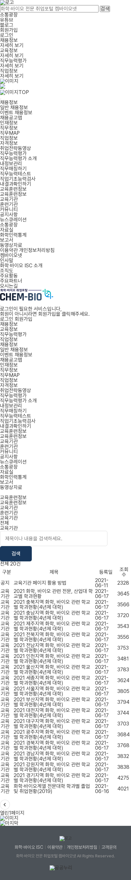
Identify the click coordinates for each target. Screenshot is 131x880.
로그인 (6, 35)
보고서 (6, 240)
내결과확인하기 (15, 184)
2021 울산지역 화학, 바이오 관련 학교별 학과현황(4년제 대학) (52, 669)
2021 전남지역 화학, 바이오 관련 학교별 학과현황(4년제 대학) (52, 647)
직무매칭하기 (13, 169)
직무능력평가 (13, 153)
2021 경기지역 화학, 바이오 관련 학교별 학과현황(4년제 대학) (52, 777)
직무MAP (10, 133)
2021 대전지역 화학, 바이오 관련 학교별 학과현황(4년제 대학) (52, 712)
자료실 (6, 230)
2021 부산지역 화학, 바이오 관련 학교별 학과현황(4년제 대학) (52, 702)
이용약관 (9, 250)
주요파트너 (11, 281)
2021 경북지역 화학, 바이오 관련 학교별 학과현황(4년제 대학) (52, 745)
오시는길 (9, 286)
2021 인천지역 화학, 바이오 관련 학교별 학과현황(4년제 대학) (52, 658)
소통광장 (9, 15)
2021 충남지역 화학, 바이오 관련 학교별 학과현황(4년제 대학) (52, 615)
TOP (23, 92)
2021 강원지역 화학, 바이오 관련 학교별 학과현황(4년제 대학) (52, 767)
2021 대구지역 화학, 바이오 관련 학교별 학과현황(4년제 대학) (52, 723)
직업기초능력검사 (18, 179)
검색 (104, 9)
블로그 (6, 25)
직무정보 (9, 128)
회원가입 (9, 30)
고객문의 (109, 847)
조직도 (6, 271)
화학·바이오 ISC (29, 847)
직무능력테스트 (15, 174)
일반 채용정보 (14, 108)
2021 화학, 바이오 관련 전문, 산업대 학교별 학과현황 (53, 593)
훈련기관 (9, 204)
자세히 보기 (12, 45)
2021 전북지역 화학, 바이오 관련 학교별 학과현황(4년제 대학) (52, 637)
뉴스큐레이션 (13, 220)
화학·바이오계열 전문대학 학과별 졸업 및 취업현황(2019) (52, 788)
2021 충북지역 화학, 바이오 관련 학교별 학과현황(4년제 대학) (52, 604)
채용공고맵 (11, 118)
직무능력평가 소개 (18, 158)
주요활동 (9, 276)
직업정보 (9, 138)
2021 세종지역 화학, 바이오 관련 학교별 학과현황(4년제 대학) (52, 680)
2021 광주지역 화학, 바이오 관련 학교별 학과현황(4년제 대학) (52, 734)
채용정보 (9, 102)
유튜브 (6, 20)
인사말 (6, 260)
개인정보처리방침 (37, 250)
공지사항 (9, 215)
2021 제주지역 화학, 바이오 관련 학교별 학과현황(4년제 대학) (52, 626)
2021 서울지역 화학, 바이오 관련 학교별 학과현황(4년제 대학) (52, 691)
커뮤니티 (9, 209)
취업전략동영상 (15, 148)
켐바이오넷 (11, 255)
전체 (4, 523)
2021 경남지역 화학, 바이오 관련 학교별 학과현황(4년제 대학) (52, 756)
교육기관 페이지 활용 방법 (40, 583)
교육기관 (9, 199)
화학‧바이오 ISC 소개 (21, 266)
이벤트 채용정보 (16, 113)
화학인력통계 (13, 235)
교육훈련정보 (13, 189)
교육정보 (9, 329)
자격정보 (9, 143)
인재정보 (9, 123)
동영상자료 (11, 245)
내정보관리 (11, 164)
